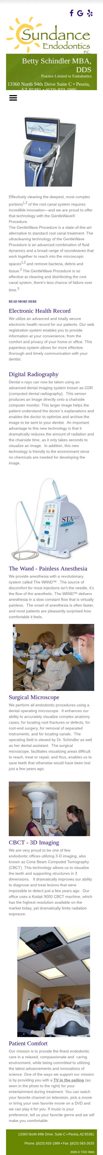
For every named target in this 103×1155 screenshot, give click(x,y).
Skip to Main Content (14, 2)
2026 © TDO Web (82, 1152)
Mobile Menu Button (13, 97)
